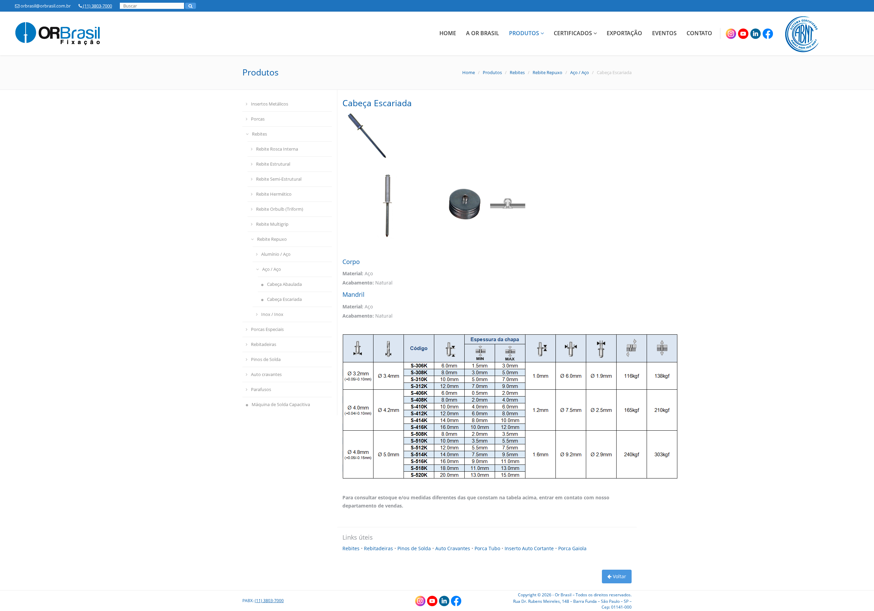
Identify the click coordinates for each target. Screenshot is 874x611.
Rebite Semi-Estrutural (278, 179)
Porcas (258, 119)
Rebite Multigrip (272, 224)
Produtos (524, 33)
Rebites (517, 72)
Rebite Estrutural (273, 164)
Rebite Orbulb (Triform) (279, 209)
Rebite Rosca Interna (277, 149)
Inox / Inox (272, 314)
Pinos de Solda (266, 359)
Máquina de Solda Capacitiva (281, 404)
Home (447, 33)
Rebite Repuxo (547, 72)
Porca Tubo (488, 548)
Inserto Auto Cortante (530, 548)
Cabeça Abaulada (284, 284)
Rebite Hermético (274, 194)
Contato (699, 33)
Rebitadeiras (263, 344)
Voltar (618, 576)
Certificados (573, 33)
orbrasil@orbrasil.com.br (45, 6)
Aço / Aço (579, 72)
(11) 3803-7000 (97, 6)
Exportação (624, 33)
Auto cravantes (266, 374)
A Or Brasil (482, 33)
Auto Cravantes (453, 548)
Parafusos (261, 389)
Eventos (664, 33)
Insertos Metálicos (269, 104)
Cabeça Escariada (284, 299)
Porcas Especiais (267, 329)
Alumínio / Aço (276, 254)
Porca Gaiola (572, 548)
